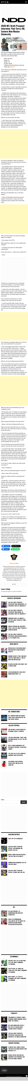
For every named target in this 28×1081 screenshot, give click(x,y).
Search (2, 799)
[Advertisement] (14, 144)
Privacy (4, 1070)
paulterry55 (12, 67)
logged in (9, 591)
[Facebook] (15, 584)
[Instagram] (13, 584)
